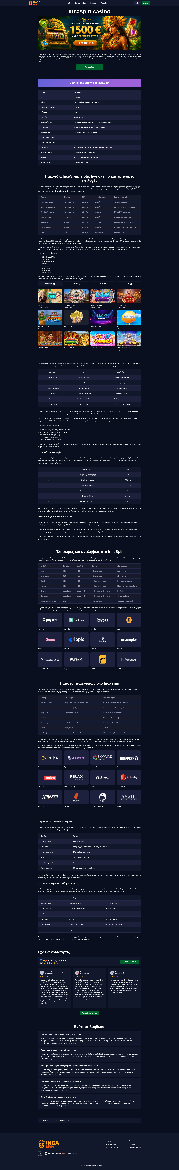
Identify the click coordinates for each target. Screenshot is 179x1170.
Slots (127, 283)
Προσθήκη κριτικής (129, 961)
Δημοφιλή (48, 283)
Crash (101, 283)
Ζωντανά (75, 283)
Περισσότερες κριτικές (89, 1013)
